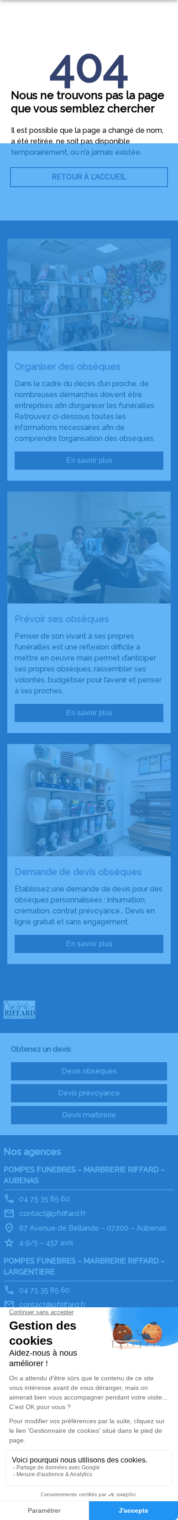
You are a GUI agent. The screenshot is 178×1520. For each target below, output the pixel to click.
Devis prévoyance (89, 1093)
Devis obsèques (89, 1071)
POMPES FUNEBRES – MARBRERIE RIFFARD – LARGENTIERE (84, 1266)
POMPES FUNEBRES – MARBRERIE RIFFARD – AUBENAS (84, 1175)
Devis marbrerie (89, 1115)
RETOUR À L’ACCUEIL (89, 177)
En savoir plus (89, 460)
